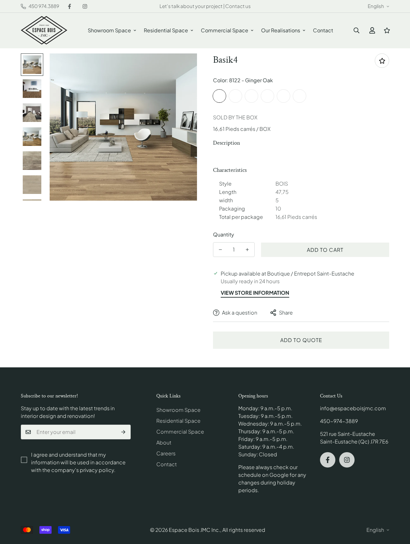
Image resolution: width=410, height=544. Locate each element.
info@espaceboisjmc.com (353, 408)
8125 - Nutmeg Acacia (251, 96)
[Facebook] (69, 6)
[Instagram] (85, 6)
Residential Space (166, 30)
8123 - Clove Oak (235, 96)
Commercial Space (224, 30)
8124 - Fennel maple (267, 96)
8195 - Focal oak (283, 96)
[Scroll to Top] (397, 509)
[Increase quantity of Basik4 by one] (247, 250)
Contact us (238, 6)
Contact (323, 30)
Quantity (223, 234)
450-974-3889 (339, 421)
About (163, 442)
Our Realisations (280, 30)
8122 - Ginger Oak (219, 96)
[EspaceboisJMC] (44, 30)
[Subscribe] (123, 432)
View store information (255, 292)
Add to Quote (301, 340)
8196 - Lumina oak (299, 96)
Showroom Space (109, 30)
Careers (166, 453)
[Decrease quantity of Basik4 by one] (220, 250)
